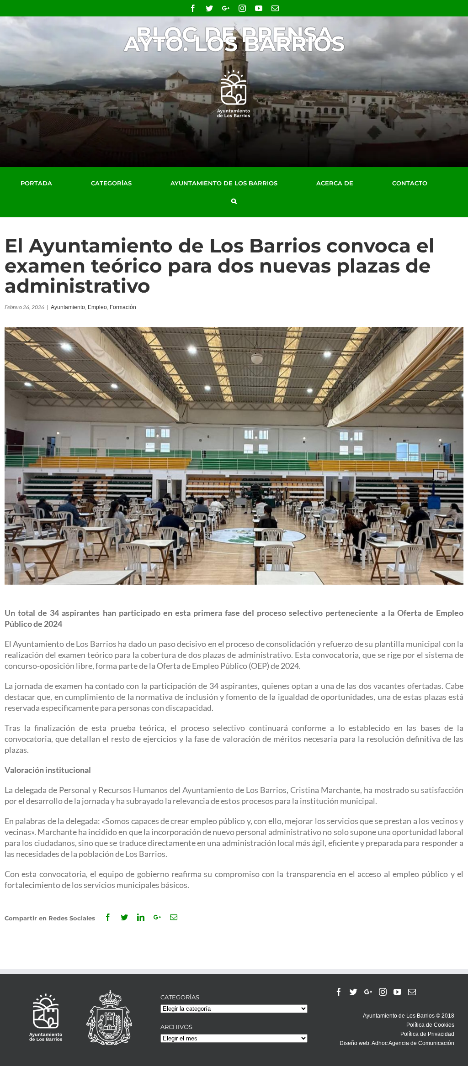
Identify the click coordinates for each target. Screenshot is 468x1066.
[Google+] (368, 992)
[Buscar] (234, 201)
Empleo (97, 307)
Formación (123, 307)
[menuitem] (46, 183)
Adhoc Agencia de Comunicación (413, 1043)
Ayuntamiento (68, 307)
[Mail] (412, 992)
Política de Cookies (430, 1025)
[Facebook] (339, 992)
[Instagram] (383, 992)
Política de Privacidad (427, 1034)
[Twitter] (353, 992)
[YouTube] (397, 992)
